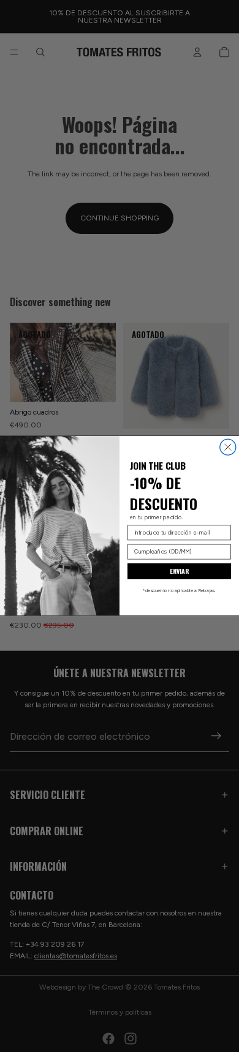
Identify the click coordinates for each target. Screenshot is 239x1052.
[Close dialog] (228, 448)
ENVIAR (179, 572)
